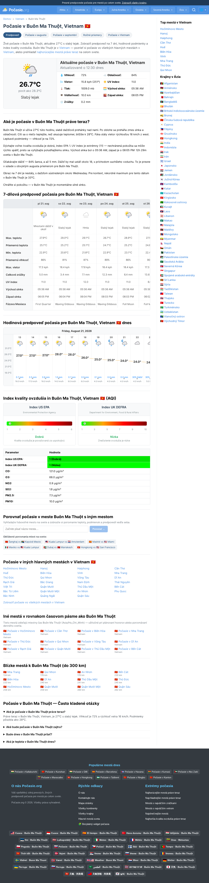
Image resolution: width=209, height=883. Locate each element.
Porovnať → (99, 529)
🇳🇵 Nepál (165, 243)
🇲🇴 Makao (166, 220)
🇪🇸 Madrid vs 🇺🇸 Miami (101, 541)
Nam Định (83, 582)
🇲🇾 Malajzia (167, 225)
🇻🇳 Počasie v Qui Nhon (54, 643)
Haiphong (83, 568)
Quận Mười (47, 586)
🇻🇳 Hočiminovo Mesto (17, 688)
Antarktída (81, 10)
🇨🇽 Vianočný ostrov (172, 316)
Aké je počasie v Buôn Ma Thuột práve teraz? (35, 711)
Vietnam (19, 18)
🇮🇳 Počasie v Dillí (79, 771)
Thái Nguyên (122, 582)
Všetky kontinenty (87, 808)
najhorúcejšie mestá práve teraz (57, 52)
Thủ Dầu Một (85, 586)
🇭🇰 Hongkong (168, 138)
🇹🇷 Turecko (167, 302)
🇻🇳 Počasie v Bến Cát (127, 650)
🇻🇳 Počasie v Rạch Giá (17, 650)
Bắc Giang (46, 582)
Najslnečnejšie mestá (156, 813)
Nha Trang (120, 573)
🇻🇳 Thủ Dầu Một (87, 681)
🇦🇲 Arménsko (168, 88)
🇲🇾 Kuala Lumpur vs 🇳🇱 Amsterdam (64, 541)
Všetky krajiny (86, 813)
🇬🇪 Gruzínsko (168, 133)
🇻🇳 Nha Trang (11, 673)
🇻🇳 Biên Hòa (10, 681)
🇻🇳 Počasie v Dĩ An (126, 643)
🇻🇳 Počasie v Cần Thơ (54, 632)
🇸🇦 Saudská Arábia (172, 261)
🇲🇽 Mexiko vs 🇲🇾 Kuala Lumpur (22, 547)
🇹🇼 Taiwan (166, 293)
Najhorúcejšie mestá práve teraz (162, 792)
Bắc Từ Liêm (10, 591)
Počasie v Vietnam (119, 35)
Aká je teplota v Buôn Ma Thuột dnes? (31, 741)
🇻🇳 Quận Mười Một (89, 688)
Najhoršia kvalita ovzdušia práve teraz (165, 818)
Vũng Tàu (83, 577)
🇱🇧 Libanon (167, 216)
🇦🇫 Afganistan (169, 83)
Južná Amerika (120, 10)
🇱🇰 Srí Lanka (168, 279)
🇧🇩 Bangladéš (168, 101)
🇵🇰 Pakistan (167, 252)
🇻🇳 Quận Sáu (122, 688)
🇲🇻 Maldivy (167, 229)
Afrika (64, 10)
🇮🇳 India (165, 142)
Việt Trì (7, 586)
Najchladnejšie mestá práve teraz (163, 798)
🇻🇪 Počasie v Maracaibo (50, 777)
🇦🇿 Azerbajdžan (170, 92)
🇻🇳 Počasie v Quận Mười (55, 650)
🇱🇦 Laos (165, 211)
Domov (7, 18)
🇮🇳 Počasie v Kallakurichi (24, 771)
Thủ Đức (8, 577)
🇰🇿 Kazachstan (169, 193)
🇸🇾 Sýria (165, 284)
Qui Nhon (46, 577)
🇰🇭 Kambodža (168, 184)
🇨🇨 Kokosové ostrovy (173, 202)
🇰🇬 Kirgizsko (168, 197)
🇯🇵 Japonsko (168, 165)
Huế (5, 573)
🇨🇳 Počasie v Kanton (160, 777)
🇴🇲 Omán (165, 248)
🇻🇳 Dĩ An (45, 681)
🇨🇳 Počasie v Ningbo (134, 777)
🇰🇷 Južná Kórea (170, 179)
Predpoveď (12, 35)
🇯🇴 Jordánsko (168, 174)
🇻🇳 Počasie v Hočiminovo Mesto (19, 634)
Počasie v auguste (36, 35)
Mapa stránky (85, 803)
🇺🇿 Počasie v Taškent (108, 777)
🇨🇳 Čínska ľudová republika (177, 120)
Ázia (183, 10)
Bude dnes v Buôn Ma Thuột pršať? (29, 734)
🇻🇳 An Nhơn (84, 673)
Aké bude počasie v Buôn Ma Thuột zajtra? (34, 727)
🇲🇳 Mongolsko (169, 234)
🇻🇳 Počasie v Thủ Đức (17, 643)
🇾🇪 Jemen (166, 170)
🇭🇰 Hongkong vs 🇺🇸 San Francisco (96, 547)
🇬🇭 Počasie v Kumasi (159, 771)
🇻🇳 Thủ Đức (121, 681)
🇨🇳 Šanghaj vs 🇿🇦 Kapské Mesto (23, 541)
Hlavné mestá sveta (89, 818)
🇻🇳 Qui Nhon (48, 673)
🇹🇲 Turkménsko (170, 307)
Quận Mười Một (49, 591)
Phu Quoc (120, 591)
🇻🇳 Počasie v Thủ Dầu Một (93, 650)
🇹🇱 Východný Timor (172, 321)
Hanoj (44, 568)
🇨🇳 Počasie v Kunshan (53, 771)
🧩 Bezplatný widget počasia (93, 824)
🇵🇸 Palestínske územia (174, 257)
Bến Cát (119, 586)
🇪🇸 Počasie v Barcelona (104, 771)
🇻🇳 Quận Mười (49, 688)
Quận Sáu (83, 595)
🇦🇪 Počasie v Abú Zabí (186, 771)
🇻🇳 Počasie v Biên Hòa (91, 632)
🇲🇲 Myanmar (168, 238)
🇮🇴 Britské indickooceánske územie (182, 110)
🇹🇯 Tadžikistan (169, 289)
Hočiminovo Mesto (15, 568)
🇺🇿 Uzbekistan (169, 311)
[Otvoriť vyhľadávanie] (193, 9)
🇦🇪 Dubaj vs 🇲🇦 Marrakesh (58, 547)
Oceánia (141, 10)
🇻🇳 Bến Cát (121, 673)
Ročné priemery (92, 35)
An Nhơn (82, 591)
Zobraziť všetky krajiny (134, 2)
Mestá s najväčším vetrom (159, 808)
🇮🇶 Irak (164, 152)
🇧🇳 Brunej (166, 115)
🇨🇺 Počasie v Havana (132, 771)
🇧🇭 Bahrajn (167, 97)
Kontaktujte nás (86, 798)
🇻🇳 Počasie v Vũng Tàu (91, 643)
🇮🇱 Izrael (165, 161)
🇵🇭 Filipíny (166, 129)
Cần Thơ (119, 568)
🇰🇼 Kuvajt (166, 206)
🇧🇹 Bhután (166, 106)
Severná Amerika (163, 10)
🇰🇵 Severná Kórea (171, 266)
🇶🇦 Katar (165, 188)
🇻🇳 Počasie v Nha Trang (129, 632)
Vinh (80, 573)
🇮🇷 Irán (164, 156)
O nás (81, 792)
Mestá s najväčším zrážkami (160, 803)
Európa (100, 10)
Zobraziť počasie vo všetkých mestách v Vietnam (33, 602)
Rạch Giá (8, 582)
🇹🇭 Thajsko (167, 298)
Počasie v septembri (65, 35)
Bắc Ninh (8, 595)
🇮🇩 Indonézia (168, 147)
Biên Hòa (45, 573)
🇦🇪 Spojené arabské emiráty (177, 275)
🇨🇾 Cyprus (166, 124)
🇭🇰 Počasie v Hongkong (79, 777)
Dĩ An (117, 577)
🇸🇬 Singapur (167, 270)
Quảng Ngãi (47, 595)
